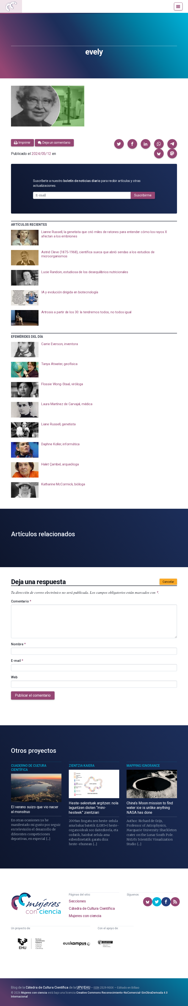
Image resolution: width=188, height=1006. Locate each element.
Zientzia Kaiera (81, 765)
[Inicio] (11, 6)
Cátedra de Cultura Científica (92, 908)
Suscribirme (143, 195)
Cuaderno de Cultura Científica (28, 768)
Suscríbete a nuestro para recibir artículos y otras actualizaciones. (87, 183)
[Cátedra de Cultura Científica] (32, 944)
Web (14, 677)
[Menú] (178, 6)
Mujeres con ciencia (85, 916)
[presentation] (94, 237)
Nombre (18, 644)
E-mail (17, 660)
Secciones (77, 901)
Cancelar (168, 581)
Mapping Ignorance (143, 765)
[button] (119, 144)
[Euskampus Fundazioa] (76, 944)
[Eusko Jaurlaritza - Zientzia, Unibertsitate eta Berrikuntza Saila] (105, 944)
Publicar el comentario (33, 695)
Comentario (21, 601)
